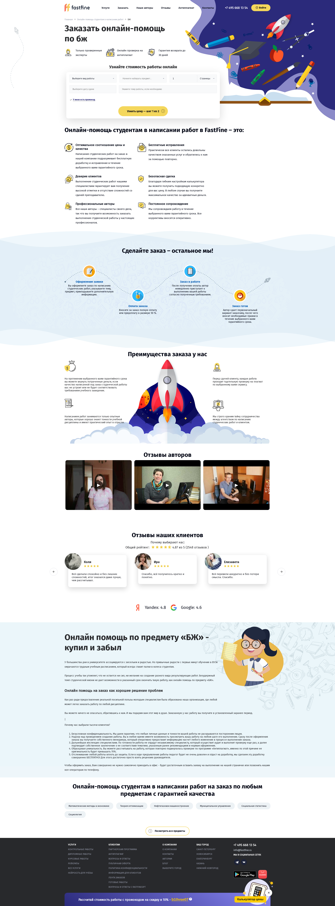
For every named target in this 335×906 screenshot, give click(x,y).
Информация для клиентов (125, 873)
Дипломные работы (79, 854)
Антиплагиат (186, 7)
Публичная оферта (119, 863)
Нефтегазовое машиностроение (171, 806)
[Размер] (183, 80)
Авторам (167, 858)
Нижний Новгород (207, 868)
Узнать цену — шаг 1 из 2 (143, 111)
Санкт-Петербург (206, 849)
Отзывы (165, 7)
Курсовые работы (78, 858)
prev (54, 572)
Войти (262, 7)
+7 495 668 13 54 (236, 8)
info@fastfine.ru (242, 850)
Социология (75, 814)
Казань (200, 863)
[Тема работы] (168, 90)
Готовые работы (118, 882)
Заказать (123, 7)
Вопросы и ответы (119, 858)
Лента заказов (117, 877)
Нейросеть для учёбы (80, 873)
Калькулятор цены (250, 899)
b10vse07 (180, 900)
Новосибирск (204, 854)
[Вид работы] (93, 80)
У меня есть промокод (84, 99)
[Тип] (207, 80)
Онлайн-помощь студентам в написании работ (100, 19)
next (281, 572)
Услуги (106, 7)
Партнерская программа (123, 849)
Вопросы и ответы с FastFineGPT (127, 887)
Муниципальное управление (215, 806)
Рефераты (73, 863)
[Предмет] (143, 80)
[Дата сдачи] (93, 90)
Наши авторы (144, 7)
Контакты (208, 7)
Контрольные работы (80, 849)
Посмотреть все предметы (170, 831)
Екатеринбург (204, 858)
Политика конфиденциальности (128, 868)
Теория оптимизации (131, 806)
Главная (69, 19)
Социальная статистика (253, 806)
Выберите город (171, 868)
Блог (165, 863)
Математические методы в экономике (89, 806)
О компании (169, 849)
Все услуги (74, 868)
